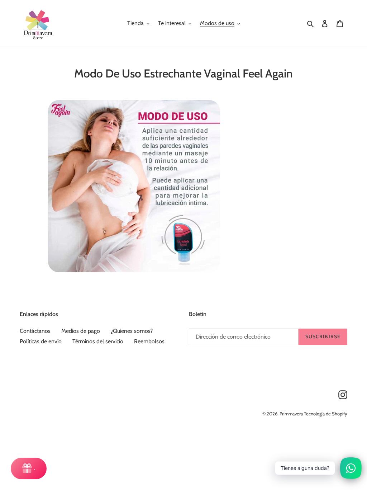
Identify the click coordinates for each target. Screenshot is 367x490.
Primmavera (292, 413)
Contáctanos (35, 331)
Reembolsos (149, 341)
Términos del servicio (97, 341)
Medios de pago (80, 331)
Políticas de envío (41, 341)
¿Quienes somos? (132, 331)
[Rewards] (29, 468)
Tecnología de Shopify (325, 413)
